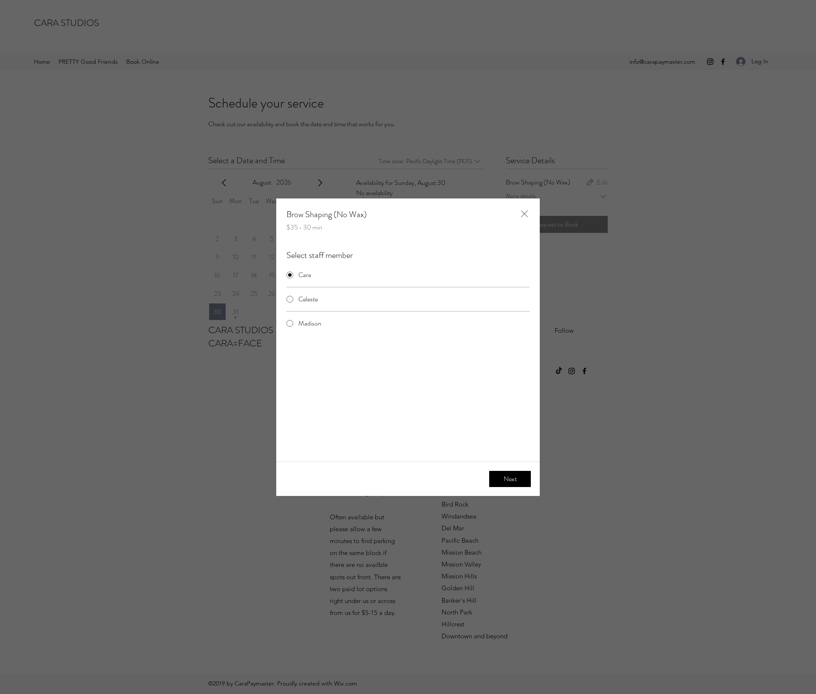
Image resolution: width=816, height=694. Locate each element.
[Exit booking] (524, 214)
